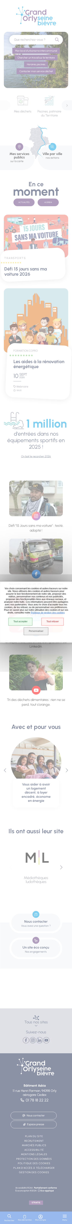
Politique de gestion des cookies (48, 612)
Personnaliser (36, 631)
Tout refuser (52, 621)
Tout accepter (20, 621)
